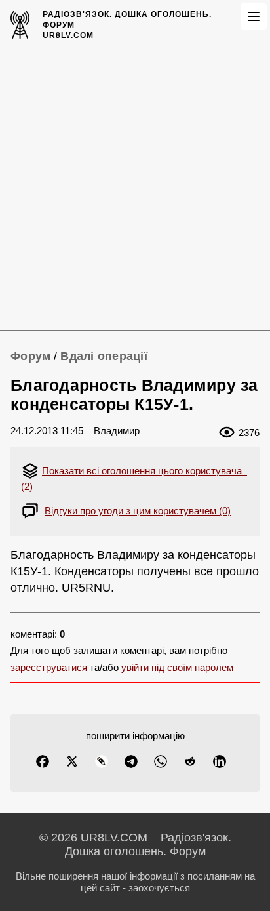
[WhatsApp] (160, 761)
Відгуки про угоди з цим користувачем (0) (138, 510)
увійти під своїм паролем (177, 667)
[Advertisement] (135, 188)
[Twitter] (72, 761)
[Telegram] (131, 761)
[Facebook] (42, 761)
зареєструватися (48, 667)
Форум (30, 356)
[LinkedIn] (219, 761)
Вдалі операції (103, 356)
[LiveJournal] (101, 761)
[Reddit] (190, 761)
